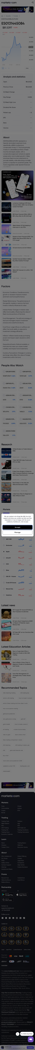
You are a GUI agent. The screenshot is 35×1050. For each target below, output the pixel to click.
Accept (17, 527)
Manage (17, 532)
